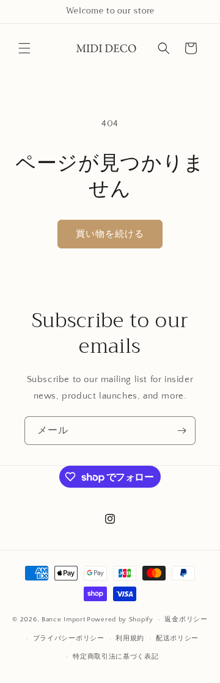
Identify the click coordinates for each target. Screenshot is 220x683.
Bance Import (63, 619)
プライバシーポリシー (69, 638)
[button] (24, 48)
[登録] (181, 430)
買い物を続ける (110, 234)
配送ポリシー (177, 638)
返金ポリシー (185, 619)
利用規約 (130, 638)
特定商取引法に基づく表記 (115, 656)
